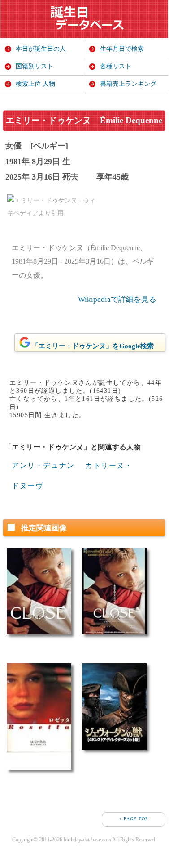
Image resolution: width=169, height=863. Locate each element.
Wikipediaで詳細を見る (117, 299)
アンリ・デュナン (43, 465)
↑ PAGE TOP (133, 818)
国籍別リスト (34, 66)
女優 (13, 145)
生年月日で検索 (122, 48)
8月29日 (46, 161)
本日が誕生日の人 (41, 48)
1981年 (17, 161)
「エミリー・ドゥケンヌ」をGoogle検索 (93, 346)
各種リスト (115, 66)
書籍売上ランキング (128, 84)
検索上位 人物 (35, 84)
